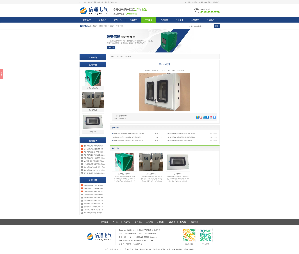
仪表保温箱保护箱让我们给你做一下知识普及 (94, 170)
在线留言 (202, 2)
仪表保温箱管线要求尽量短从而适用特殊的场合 (128, 141)
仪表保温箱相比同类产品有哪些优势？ (180, 141)
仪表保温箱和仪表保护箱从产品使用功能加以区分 (94, 167)
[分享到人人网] (207, 117)
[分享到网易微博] (211, 117)
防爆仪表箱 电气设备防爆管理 (93, 213)
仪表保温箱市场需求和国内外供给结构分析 (181, 137)
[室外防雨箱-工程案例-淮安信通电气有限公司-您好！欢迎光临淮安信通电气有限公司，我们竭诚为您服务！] (94, 10)
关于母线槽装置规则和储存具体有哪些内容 (94, 173)
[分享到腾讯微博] (204, 117)
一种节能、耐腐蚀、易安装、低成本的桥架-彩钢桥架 (94, 210)
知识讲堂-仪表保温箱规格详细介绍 (94, 161)
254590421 (128, 237)
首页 (121, 56)
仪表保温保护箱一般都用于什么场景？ (94, 158)
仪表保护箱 (143, 249)
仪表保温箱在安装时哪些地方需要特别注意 (94, 152)
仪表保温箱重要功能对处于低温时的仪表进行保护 (128, 134)
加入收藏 (187, 2)
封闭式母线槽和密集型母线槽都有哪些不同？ (94, 164)
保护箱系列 (93, 26)
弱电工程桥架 (123, 116)
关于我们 (102, 20)
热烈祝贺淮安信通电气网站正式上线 (94, 207)
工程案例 (148, 20)
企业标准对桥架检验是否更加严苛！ (94, 201)
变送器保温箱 (151, 173)
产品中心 (118, 20)
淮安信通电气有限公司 (113, 249)
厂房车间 (164, 20)
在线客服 (195, 2)
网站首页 (87, 20)
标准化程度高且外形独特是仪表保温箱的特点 (127, 137)
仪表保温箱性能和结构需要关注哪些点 (94, 155)
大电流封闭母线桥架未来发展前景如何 (94, 197)
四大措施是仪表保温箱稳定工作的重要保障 (94, 204)
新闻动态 (133, 20)
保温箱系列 (103, 26)
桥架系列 (111, 26)
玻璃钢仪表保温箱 (124, 173)
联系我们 (209, 2)
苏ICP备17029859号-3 (134, 244)
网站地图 (216, 2)
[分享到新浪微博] (200, 117)
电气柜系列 (120, 26)
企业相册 (179, 20)
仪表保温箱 (178, 173)
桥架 (151, 249)
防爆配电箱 (122, 118)
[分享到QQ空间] (197, 117)
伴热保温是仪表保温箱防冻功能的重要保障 (181, 134)
